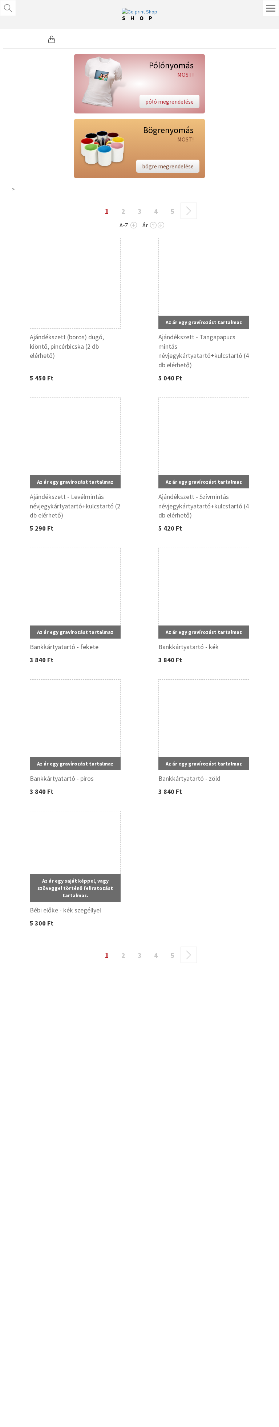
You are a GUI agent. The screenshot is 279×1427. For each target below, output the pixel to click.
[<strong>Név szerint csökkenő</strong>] (133, 225)
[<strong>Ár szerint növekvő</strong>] (153, 225)
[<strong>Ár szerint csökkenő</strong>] (161, 225)
